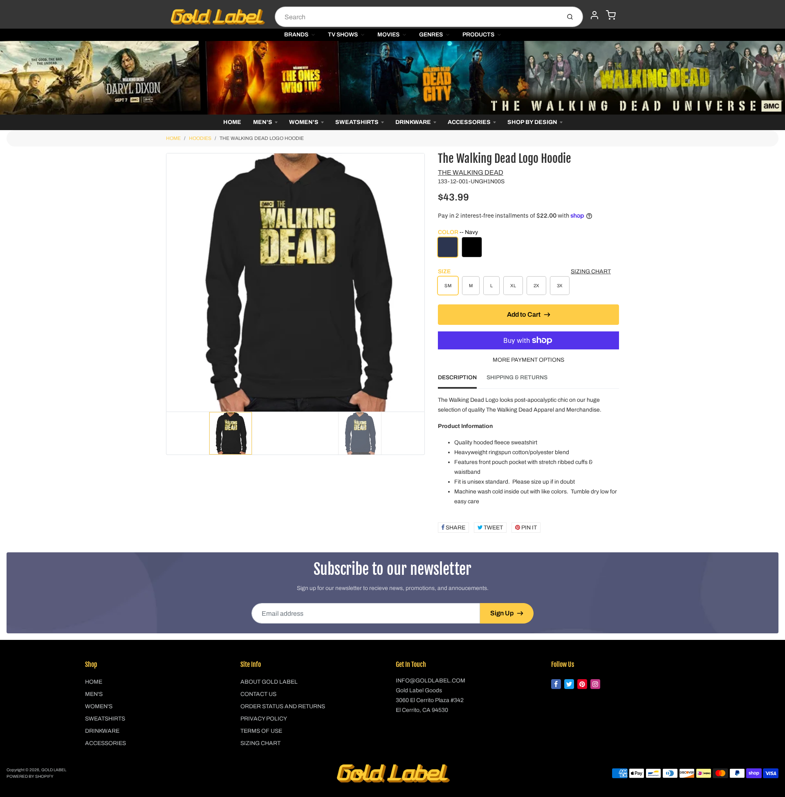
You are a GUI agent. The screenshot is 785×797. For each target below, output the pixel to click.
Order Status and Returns (282, 706)
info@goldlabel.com (430, 681)
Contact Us (258, 694)
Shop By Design (532, 122)
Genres (431, 35)
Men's (262, 122)
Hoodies (200, 138)
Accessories (469, 122)
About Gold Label (269, 682)
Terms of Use (261, 731)
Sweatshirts (357, 122)
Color (458, 232)
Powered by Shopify (30, 776)
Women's (303, 122)
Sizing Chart (591, 271)
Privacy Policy (263, 719)
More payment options (528, 360)
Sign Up (502, 613)
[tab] (462, 380)
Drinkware (413, 122)
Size (444, 271)
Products (478, 35)
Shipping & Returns (517, 377)
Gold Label (53, 770)
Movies (388, 35)
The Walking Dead (470, 172)
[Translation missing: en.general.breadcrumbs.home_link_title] (392, 78)
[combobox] (417, 17)
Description (457, 377)
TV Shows (343, 35)
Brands (296, 35)
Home (232, 122)
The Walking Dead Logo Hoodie (262, 138)
